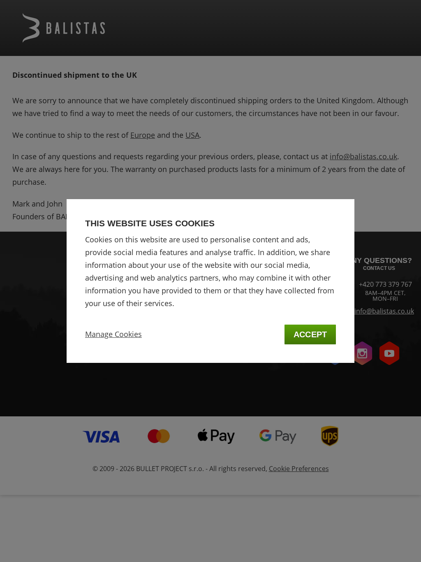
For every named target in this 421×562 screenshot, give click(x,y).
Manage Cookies (113, 334)
